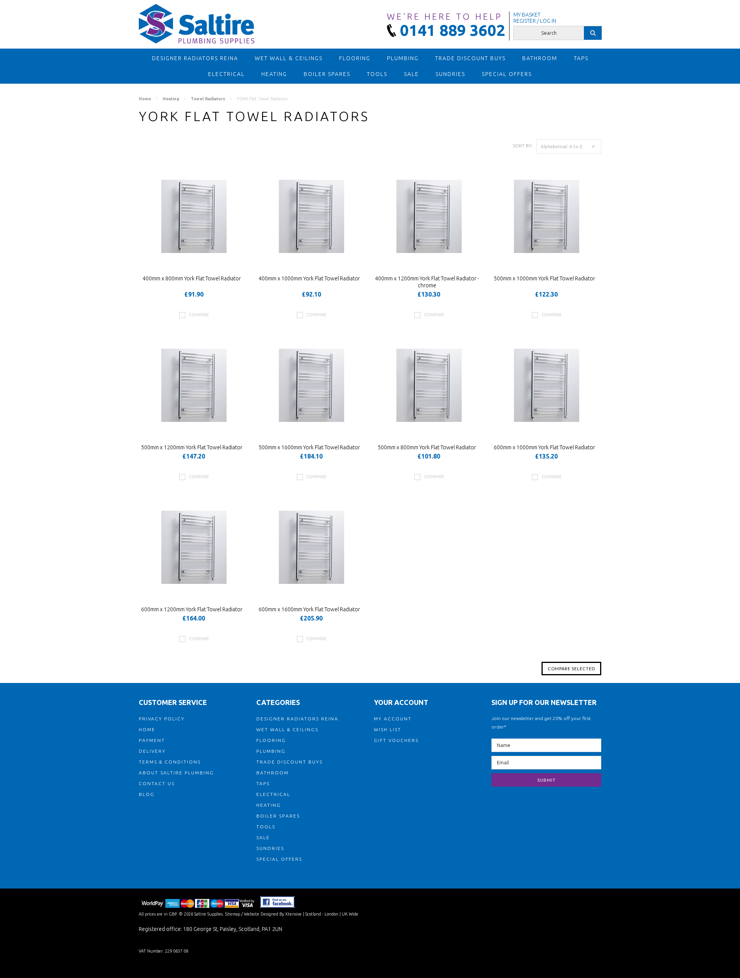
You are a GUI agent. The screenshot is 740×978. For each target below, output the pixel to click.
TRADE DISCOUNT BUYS (470, 58)
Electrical (226, 74)
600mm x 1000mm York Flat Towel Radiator (544, 447)
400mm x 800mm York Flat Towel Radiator (192, 278)
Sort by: (523, 145)
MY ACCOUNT (393, 718)
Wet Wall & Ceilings (289, 58)
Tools (377, 74)
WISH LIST (387, 729)
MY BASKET (526, 15)
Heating (274, 74)
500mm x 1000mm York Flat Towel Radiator (544, 278)
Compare (199, 314)
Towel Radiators (208, 98)
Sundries (450, 74)
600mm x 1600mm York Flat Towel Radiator (309, 609)
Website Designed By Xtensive (273, 914)
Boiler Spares (327, 74)
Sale (411, 74)
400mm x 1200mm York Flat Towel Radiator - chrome (427, 281)
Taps (581, 58)
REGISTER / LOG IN (534, 21)
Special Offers (507, 74)
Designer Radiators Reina (195, 58)
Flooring (354, 58)
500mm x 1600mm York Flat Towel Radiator (309, 447)
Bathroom (539, 58)
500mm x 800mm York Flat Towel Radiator (427, 447)
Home (145, 98)
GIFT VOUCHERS (396, 740)
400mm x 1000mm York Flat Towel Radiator (309, 278)
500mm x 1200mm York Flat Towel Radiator (191, 447)
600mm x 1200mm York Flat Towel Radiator (191, 609)
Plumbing (403, 58)
